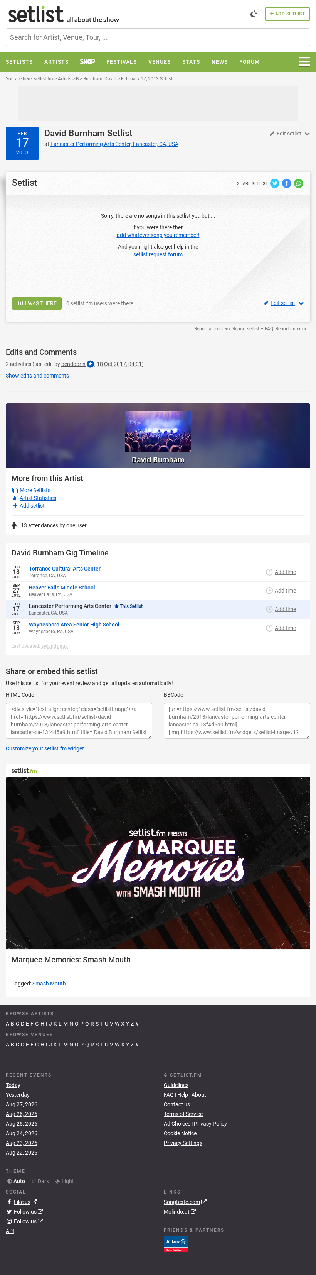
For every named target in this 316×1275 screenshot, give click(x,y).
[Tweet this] (275, 183)
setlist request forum (158, 254)
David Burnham (74, 133)
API (10, 1231)
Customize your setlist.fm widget (45, 748)
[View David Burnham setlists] (158, 427)
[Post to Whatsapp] (298, 183)
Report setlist (245, 329)
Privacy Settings (183, 1143)
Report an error (291, 329)
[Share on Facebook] (287, 183)
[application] (158, 863)
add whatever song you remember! (158, 235)
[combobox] (158, 37)
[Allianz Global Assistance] (176, 1244)
